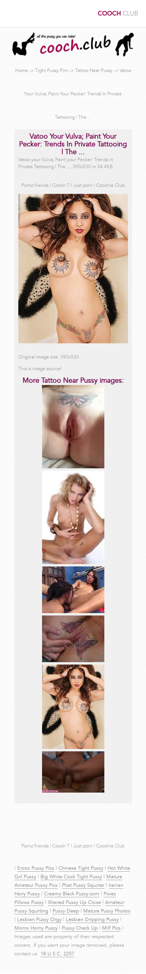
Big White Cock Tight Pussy (71, 877)
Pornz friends (35, 185)
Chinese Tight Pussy (80, 868)
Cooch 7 (61, 185)
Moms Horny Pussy (36, 928)
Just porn (83, 185)
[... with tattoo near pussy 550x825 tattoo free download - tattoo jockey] (73, 563)
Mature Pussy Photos (106, 911)
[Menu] (9, 13)
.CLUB (118, 14)
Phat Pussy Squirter (83, 885)
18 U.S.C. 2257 (57, 954)
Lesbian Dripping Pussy (92, 920)
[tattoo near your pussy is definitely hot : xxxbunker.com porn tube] (73, 791)
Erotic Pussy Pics (35, 868)
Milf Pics (111, 928)
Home (21, 71)
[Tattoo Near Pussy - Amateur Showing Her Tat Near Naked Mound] (73, 467)
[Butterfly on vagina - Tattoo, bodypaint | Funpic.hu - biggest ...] (73, 661)
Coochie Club (110, 185)
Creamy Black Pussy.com (71, 894)
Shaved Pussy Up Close (74, 902)
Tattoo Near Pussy (94, 71)
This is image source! (40, 369)
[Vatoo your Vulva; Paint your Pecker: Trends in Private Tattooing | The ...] (73, 748)
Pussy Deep (66, 911)
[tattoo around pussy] (73, 612)
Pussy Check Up (80, 928)
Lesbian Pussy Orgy (39, 920)
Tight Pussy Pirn (51, 71)
